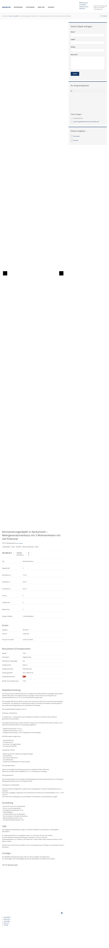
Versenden (76, 136)
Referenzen (7, 919)
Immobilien (7, 917)
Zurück (105, 16)
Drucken (75, 140)
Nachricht (74, 54)
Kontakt (6, 925)
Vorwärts (61, 273)
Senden (75, 74)
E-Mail (74, 39)
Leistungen (7, 921)
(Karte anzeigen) (19, 543)
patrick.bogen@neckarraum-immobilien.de (86, 121)
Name (74, 32)
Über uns (6, 923)
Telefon (73, 47)
